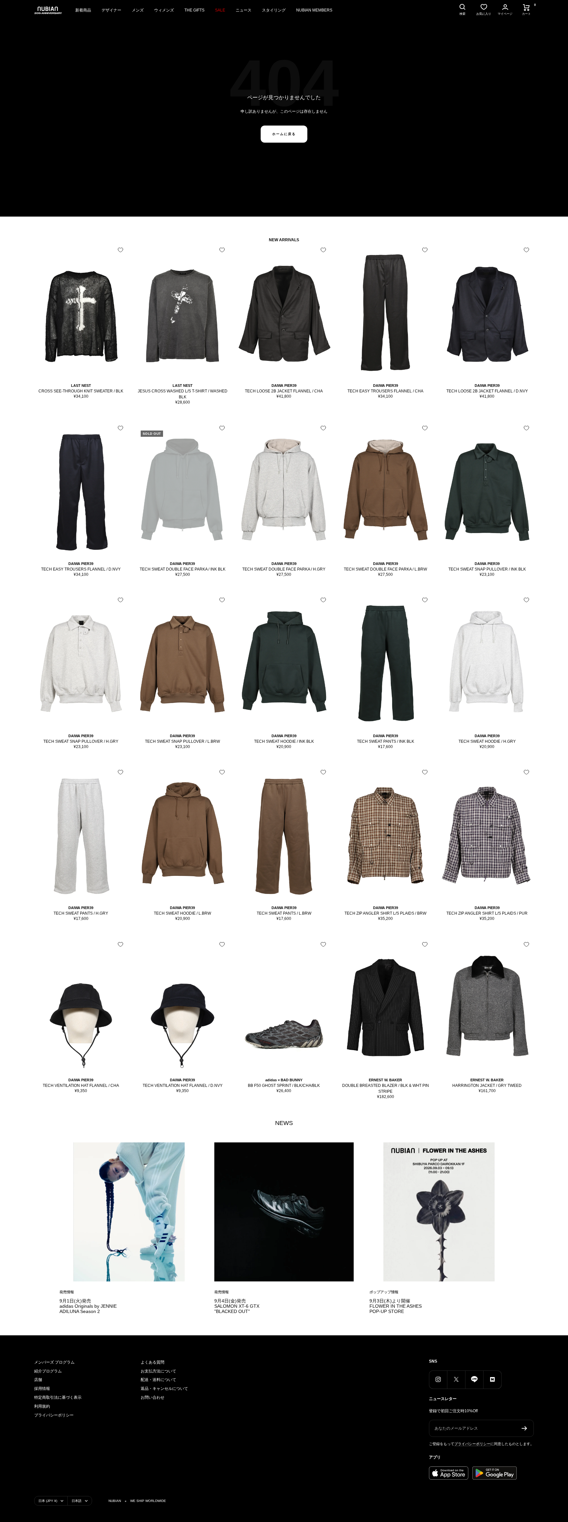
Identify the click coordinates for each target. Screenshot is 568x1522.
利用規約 (42, 1406)
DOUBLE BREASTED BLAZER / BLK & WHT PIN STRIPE (385, 1088)
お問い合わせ (152, 1397)
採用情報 (42, 1388)
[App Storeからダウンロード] (448, 1473)
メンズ (138, 10)
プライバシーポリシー (54, 1415)
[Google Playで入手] (494, 1473)
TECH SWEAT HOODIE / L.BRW (182, 913)
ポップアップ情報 (383, 1292)
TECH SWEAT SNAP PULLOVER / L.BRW (182, 741)
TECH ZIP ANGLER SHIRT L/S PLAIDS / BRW (385, 913)
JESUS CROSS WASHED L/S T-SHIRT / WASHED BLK (182, 394)
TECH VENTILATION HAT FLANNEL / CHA (81, 1085)
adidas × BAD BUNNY (283, 1080)
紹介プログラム (48, 1371)
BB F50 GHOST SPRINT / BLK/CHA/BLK (284, 1085)
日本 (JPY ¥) (47, 1501)
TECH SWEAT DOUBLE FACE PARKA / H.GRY (283, 569)
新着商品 (83, 10)
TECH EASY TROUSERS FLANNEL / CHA (385, 391)
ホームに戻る (284, 134)
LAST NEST (81, 385)
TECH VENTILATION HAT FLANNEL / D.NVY (183, 1085)
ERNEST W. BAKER (385, 1080)
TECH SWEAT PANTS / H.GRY (81, 913)
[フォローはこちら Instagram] (438, 1379)
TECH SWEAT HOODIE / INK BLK (284, 741)
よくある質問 (152, 1362)
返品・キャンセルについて (164, 1388)
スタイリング (274, 10)
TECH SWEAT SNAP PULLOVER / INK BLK (487, 569)
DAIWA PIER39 (284, 385)
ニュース (243, 10)
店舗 (38, 1379)
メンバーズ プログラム (54, 1362)
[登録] (524, 1428)
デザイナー (111, 10)
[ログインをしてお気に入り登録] (120, 250)
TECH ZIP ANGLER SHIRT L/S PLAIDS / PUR (487, 913)
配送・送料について (158, 1379)
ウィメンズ (164, 10)
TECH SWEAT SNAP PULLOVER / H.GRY (80, 741)
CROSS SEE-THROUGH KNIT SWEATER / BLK (80, 391)
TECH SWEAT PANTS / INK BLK (385, 741)
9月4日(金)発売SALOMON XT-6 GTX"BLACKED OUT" (236, 1306)
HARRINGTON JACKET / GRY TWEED (487, 1085)
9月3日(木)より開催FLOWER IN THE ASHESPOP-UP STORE (395, 1306)
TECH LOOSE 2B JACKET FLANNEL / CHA (284, 391)
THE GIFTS (194, 10)
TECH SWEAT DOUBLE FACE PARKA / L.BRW (385, 569)
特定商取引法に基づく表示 (58, 1397)
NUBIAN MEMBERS (314, 10)
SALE (220, 10)
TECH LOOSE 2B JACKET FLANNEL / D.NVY (487, 391)
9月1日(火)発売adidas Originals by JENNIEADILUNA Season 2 (88, 1306)
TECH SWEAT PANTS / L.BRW (284, 913)
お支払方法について (158, 1371)
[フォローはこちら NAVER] (492, 1379)
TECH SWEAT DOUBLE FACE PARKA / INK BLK (182, 569)
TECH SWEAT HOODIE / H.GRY (487, 741)
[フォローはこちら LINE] (474, 1379)
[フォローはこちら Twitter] (456, 1379)
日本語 (77, 1501)
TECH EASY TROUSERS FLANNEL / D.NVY (81, 569)
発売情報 (66, 1292)
